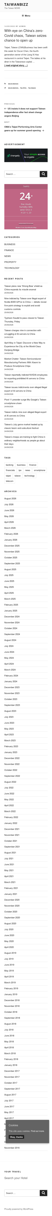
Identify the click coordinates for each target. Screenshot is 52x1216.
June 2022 (9, 793)
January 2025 (10, 610)
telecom (9, 480)
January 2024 (10, 681)
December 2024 (11, 616)
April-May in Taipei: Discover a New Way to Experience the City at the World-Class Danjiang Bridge (24, 346)
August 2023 (10, 710)
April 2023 (9, 734)
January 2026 (10, 539)
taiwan (32, 88)
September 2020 (12, 917)
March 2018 (10, 1053)
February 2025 (11, 604)
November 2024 (11, 622)
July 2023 (8, 716)
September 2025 (12, 563)
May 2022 (9, 799)
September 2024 (12, 634)
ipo (20, 470)
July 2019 (8, 958)
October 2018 (10, 1011)
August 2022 (10, 781)
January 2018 (10, 1064)
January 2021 (10, 893)
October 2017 (10, 1082)
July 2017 (8, 1100)
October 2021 (10, 840)
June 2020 (9, 935)
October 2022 (10, 769)
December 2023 (11, 687)
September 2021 (12, 846)
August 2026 (10, 498)
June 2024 (9, 651)
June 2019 (9, 964)
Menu (27, 15)
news (27, 470)
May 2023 (9, 728)
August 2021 (10, 852)
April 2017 (9, 1118)
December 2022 (11, 758)
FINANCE (9, 250)
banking (9, 464)
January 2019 (10, 994)
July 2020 (8, 929)
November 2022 (11, 763)
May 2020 (9, 941)
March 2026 (10, 527)
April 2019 (9, 976)
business (13, 88)
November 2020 (11, 905)
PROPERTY (10, 261)
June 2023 (9, 722)
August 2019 (10, 952)
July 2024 (8, 645)
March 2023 (10, 740)
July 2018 (8, 1029)
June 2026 (9, 510)
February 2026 (11, 533)
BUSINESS (13, 84)
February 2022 (11, 817)
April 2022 (9, 805)
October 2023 (10, 699)
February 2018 (11, 1059)
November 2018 (11, 1005)
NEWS (7, 256)
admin (22, 26)
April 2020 (9, 947)
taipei (23, 88)
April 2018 (9, 1047)
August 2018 (10, 1023)
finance (32, 464)
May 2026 (9, 516)
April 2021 (9, 876)
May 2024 (9, 657)
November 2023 (11, 693)
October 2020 (10, 911)
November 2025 (11, 551)
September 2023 (12, 704)
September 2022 (12, 775)
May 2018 (9, 1041)
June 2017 (9, 1106)
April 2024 (9, 663)
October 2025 (10, 557)
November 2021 (11, 834)
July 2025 (8, 575)
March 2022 (10, 811)
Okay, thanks (16, 1136)
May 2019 (9, 970)
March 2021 (10, 882)
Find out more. (37, 1130)
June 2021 (9, 864)
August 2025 (10, 569)
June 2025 (9, 580)
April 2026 (9, 521)
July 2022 (8, 787)
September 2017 (12, 1088)
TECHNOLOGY (11, 267)
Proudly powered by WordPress (18, 1208)
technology (29, 475)
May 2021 (9, 870)
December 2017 (11, 1070)
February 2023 (11, 746)
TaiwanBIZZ (16, 4)
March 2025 (10, 598)
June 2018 (9, 1035)
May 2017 (9, 1112)
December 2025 (11, 545)
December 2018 (11, 1000)
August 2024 (10, 639)
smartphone (39, 470)
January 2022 (10, 823)
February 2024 (11, 675)
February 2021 (11, 887)
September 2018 (12, 1017)
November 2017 (11, 1076)
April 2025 (9, 592)
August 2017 (10, 1094)
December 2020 (11, 899)
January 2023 (10, 752)
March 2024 (10, 669)
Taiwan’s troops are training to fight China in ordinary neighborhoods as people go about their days (24, 440)
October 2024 (10, 628)
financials (10, 470)
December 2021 (11, 828)
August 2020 (10, 923)
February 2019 (11, 988)
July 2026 (8, 504)
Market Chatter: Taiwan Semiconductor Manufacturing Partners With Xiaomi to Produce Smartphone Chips (22, 362)
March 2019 (10, 982)
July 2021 (8, 858)
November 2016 (11, 1147)
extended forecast (26, 223)
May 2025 (9, 586)
